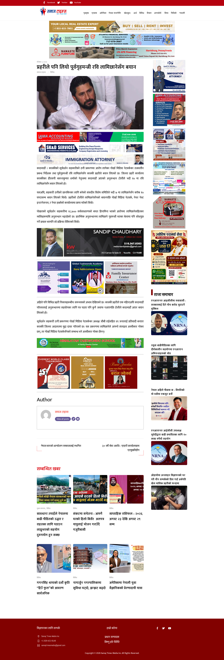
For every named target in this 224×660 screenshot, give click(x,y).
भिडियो (174, 13)
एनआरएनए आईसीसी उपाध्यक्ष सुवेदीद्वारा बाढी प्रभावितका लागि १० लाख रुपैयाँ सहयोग (169, 434)
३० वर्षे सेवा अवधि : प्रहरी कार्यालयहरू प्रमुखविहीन (120, 448)
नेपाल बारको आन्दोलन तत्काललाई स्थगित (61, 446)
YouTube (77, 2)
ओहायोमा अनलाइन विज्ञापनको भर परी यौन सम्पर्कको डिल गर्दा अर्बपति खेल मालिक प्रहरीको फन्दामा (168, 479)
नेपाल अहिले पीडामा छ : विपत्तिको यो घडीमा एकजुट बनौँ (167, 392)
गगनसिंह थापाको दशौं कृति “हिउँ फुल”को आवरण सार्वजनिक (53, 588)
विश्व (166, 13)
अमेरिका (103, 13)
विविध (141, 13)
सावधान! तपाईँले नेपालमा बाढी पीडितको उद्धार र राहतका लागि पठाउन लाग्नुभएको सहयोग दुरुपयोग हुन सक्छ (52, 524)
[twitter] (163, 628)
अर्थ (135, 13)
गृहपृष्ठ (86, 13)
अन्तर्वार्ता (157, 13)
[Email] (78, 419)
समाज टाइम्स (41, 72)
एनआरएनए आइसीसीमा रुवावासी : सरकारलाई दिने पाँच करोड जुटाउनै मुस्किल (168, 304)
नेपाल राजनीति (115, 13)
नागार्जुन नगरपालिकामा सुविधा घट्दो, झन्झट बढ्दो (89, 585)
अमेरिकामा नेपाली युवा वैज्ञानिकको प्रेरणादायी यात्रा (125, 585)
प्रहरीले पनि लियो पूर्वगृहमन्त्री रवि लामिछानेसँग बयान (86, 67)
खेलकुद (127, 13)
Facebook (51, 2)
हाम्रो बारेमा (112, 628)
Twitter (64, 2)
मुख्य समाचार (41, 508)
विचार (149, 13)
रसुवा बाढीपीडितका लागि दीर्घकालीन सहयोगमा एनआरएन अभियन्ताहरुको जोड (167, 349)
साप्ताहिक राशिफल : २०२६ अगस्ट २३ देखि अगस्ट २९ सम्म (126, 519)
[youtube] (169, 628)
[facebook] (157, 628)
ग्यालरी (182, 13)
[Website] (73, 419)
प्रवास (94, 13)
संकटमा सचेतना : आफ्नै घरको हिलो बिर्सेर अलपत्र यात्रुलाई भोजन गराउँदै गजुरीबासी (88, 521)
